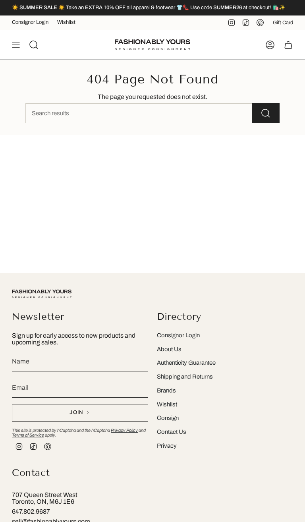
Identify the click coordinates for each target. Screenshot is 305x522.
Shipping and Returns (185, 376)
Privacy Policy (124, 430)
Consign (168, 418)
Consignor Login (30, 22)
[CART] (288, 45)
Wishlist (66, 22)
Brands (166, 390)
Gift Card (283, 22)
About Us (169, 349)
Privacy (167, 446)
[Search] (266, 113)
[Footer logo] (41, 294)
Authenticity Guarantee (186, 363)
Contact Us (171, 432)
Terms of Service (28, 435)
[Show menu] (16, 45)
